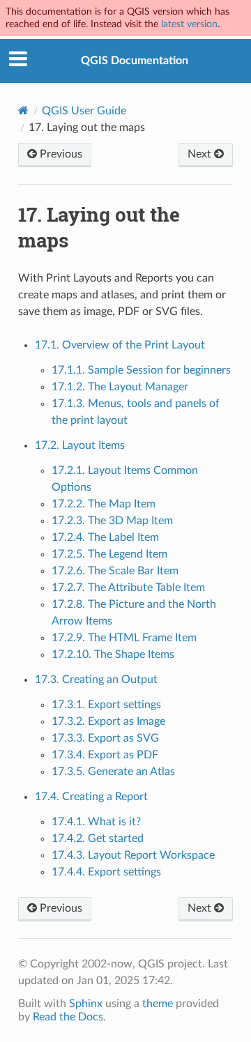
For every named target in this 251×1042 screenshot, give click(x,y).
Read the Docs (68, 1016)
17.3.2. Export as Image (108, 721)
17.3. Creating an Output (96, 679)
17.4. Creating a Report (91, 796)
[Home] (23, 110)
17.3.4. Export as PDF (105, 754)
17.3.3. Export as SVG (105, 738)
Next (201, 154)
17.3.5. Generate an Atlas (113, 771)
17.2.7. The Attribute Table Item (128, 587)
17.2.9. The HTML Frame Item (124, 637)
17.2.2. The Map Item (103, 503)
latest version (189, 24)
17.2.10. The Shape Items (113, 654)
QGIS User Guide (84, 110)
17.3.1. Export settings (106, 704)
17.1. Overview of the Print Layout (120, 345)
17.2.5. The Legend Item (109, 554)
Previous (59, 154)
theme (157, 1003)
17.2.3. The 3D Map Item (112, 520)
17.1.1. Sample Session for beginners (141, 370)
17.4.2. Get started (98, 838)
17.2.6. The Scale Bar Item (115, 570)
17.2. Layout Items (80, 445)
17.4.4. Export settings (106, 872)
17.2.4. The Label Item (105, 537)
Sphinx (85, 1003)
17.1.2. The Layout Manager (120, 386)
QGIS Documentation (134, 60)
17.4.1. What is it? (96, 821)
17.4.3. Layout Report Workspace (133, 855)
